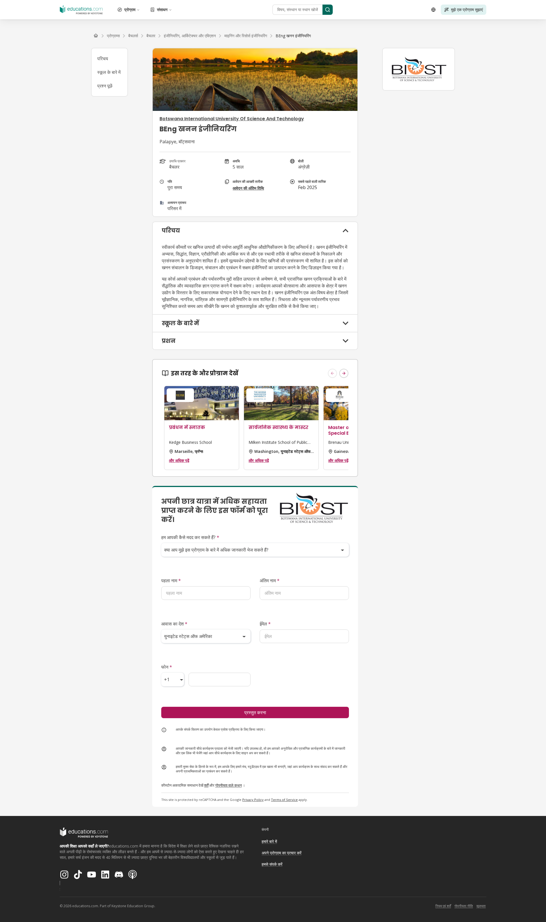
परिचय (102, 58)
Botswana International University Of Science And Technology (232, 118)
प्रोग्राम (129, 9)
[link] (293, 36)
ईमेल (265, 624)
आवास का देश (174, 624)
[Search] (327, 10)
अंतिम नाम (270, 580)
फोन (166, 667)
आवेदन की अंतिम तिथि (248, 188)
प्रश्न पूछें (104, 86)
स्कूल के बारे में (109, 72)
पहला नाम (171, 580)
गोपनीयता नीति (463, 906)
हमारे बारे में (269, 841)
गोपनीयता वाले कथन (228, 785)
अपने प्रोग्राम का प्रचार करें (281, 852)
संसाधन (162, 9)
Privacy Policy (253, 799)
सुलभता (481, 906)
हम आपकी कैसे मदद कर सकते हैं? (190, 537)
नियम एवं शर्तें (443, 906)
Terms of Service (284, 799)
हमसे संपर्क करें (272, 864)
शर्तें (206, 785)
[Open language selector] (433, 10)
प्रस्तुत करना (255, 712)
